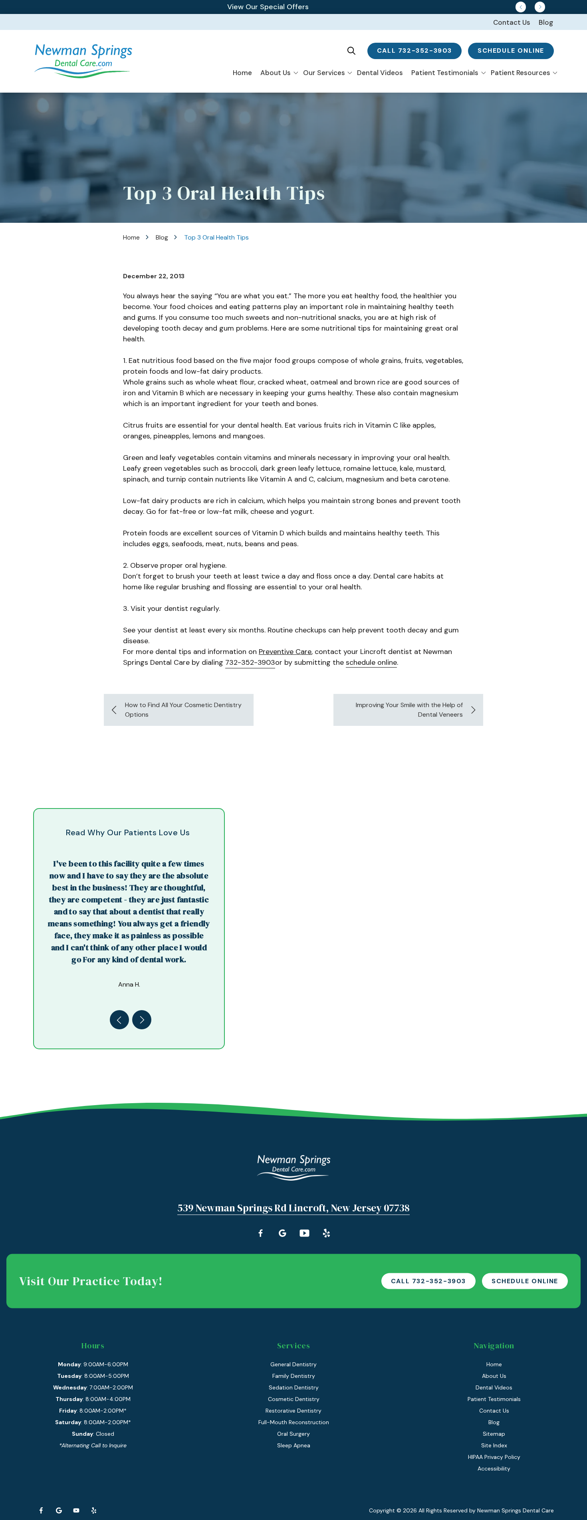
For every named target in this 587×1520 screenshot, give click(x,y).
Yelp (94, 1510)
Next (540, 7)
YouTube (76, 1510)
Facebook (41, 1510)
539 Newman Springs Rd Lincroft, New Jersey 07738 (293, 1208)
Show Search (351, 50)
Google (59, 1510)
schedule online (511, 50)
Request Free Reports (268, 7)
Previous (521, 7)
